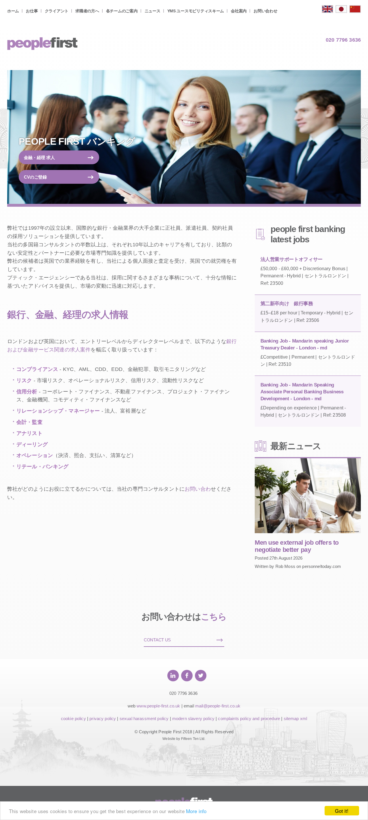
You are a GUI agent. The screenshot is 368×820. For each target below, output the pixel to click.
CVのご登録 (35, 177)
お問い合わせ (265, 11)
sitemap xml (295, 718)
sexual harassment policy (144, 718)
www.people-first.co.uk (158, 705)
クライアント (56, 11)
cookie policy (73, 718)
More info (196, 811)
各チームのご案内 (122, 11)
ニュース (152, 11)
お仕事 (32, 11)
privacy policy (102, 718)
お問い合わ (198, 489)
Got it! (341, 810)
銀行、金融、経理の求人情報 (67, 314)
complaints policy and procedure (249, 718)
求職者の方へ (87, 11)
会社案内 (239, 11)
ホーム (13, 11)
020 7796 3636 (343, 40)
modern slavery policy (193, 718)
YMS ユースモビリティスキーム (195, 11)
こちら (214, 616)
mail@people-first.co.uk (217, 705)
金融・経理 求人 (39, 157)
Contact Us (157, 639)
